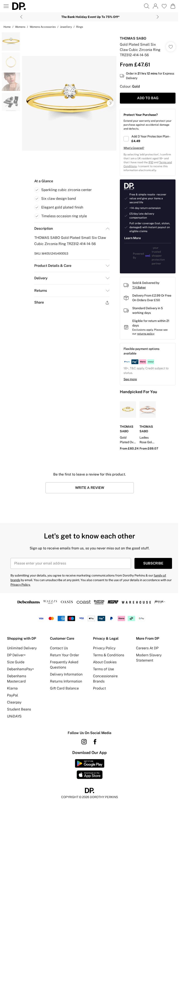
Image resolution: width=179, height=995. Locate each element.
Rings (79, 26)
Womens (20, 26)
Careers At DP (147, 648)
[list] (69, 103)
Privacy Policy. (20, 584)
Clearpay (14, 702)
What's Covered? (134, 147)
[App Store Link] (89, 769)
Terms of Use (103, 669)
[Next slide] (157, 16)
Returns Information (66, 681)
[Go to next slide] (110, 103)
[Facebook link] (95, 741)
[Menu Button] (6, 6)
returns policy (145, 333)
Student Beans (19, 709)
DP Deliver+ (16, 655)
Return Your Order (64, 655)
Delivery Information (66, 674)
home (7, 26)
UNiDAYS (14, 716)
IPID (150, 162)
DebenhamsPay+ (20, 669)
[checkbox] (148, 138)
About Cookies (105, 662)
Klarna (12, 688)
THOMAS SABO (133, 38)
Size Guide (15, 662)
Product (99, 688)
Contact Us (59, 648)
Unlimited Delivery (22, 648)
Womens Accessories (43, 26)
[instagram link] (84, 741)
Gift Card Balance (64, 688)
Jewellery (66, 26)
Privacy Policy (104, 648)
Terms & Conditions (108, 655)
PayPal (12, 695)
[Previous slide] (21, 16)
